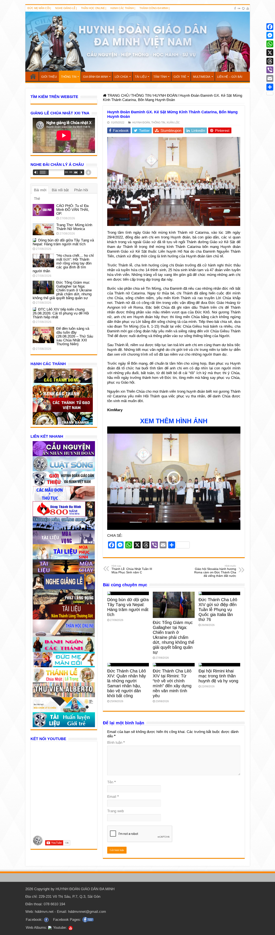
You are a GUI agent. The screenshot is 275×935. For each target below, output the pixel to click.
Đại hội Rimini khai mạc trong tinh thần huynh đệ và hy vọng (218, 676)
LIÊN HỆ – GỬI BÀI (229, 76)
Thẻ (37, 199)
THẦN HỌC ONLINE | (93, 8)
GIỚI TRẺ (180, 76)
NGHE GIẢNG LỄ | (66, 8)
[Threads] (270, 61)
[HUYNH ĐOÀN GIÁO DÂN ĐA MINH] (137, 42)
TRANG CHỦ (33, 76)
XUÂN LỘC (173, 122)
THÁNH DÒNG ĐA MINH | (154, 8)
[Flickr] (239, 8)
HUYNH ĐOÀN (165, 95)
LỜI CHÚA (121, 76)
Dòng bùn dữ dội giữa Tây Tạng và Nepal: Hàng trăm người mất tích (128, 607)
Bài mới (40, 190)
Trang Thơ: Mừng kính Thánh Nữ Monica (74, 227)
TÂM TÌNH (160, 76)
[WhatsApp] (270, 44)
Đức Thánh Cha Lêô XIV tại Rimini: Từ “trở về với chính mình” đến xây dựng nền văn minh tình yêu (172, 683)
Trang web (115, 811)
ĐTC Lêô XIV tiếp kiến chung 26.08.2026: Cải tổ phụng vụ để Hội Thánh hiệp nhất (61, 313)
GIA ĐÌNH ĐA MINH (95, 76)
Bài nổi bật (60, 190)
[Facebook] (235, 8)
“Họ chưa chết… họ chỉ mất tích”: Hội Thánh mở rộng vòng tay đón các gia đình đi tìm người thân (63, 263)
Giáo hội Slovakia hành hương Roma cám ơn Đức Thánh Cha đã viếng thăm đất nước (215, 571)
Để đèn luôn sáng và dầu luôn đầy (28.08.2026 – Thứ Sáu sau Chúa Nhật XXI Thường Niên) (74, 336)
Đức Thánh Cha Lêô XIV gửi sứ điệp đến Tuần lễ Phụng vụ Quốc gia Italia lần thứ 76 (218, 609)
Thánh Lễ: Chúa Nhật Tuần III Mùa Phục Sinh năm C (132, 569)
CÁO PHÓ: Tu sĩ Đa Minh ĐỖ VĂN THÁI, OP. (72, 210)
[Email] (270, 78)
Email (113, 797)
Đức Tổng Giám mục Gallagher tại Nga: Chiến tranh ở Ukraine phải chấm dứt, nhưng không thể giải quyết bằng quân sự (173, 637)
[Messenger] (270, 35)
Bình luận (116, 743)
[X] (270, 52)
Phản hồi (81, 190)
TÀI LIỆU (141, 76)
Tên (111, 782)
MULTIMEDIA (201, 76)
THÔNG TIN (68, 76)
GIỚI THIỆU (49, 76)
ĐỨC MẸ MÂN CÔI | (39, 8)
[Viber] (270, 69)
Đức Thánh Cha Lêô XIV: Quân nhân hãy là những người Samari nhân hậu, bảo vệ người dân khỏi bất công (126, 683)
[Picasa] (243, 8)
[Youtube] (247, 8)
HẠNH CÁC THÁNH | (122, 8)
